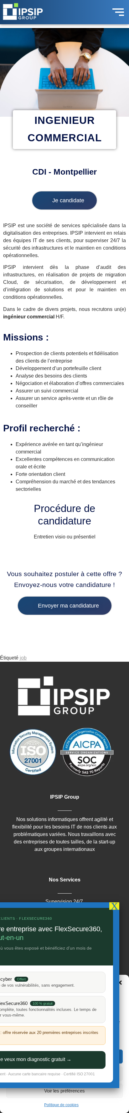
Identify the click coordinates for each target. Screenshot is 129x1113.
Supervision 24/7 (64, 901)
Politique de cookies (61, 1105)
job (23, 657)
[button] (119, 982)
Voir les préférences (64, 1090)
